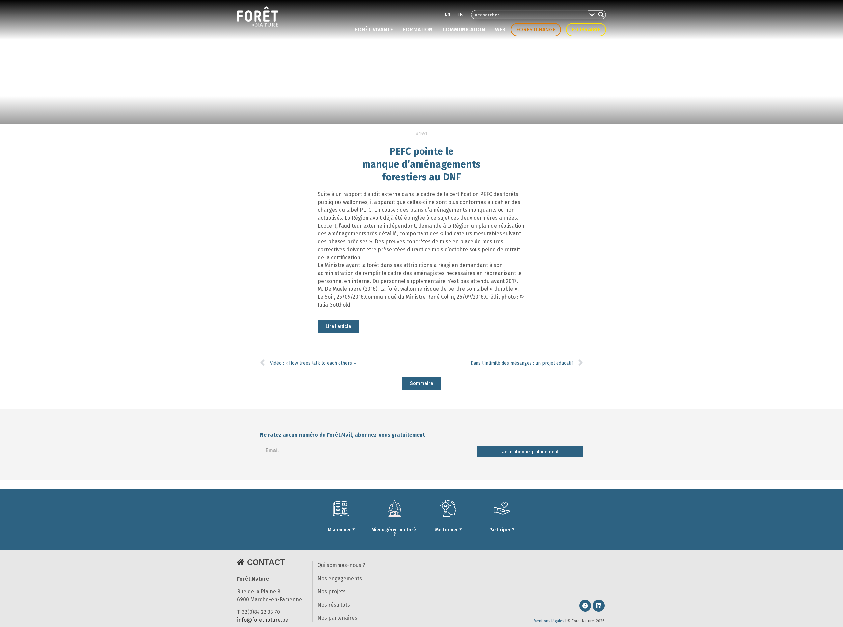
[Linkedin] (599, 606)
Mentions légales (549, 621)
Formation (418, 29)
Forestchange (536, 29)
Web (500, 29)
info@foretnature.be (262, 620)
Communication (464, 29)
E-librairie (586, 29)
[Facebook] (585, 606)
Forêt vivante (374, 29)
